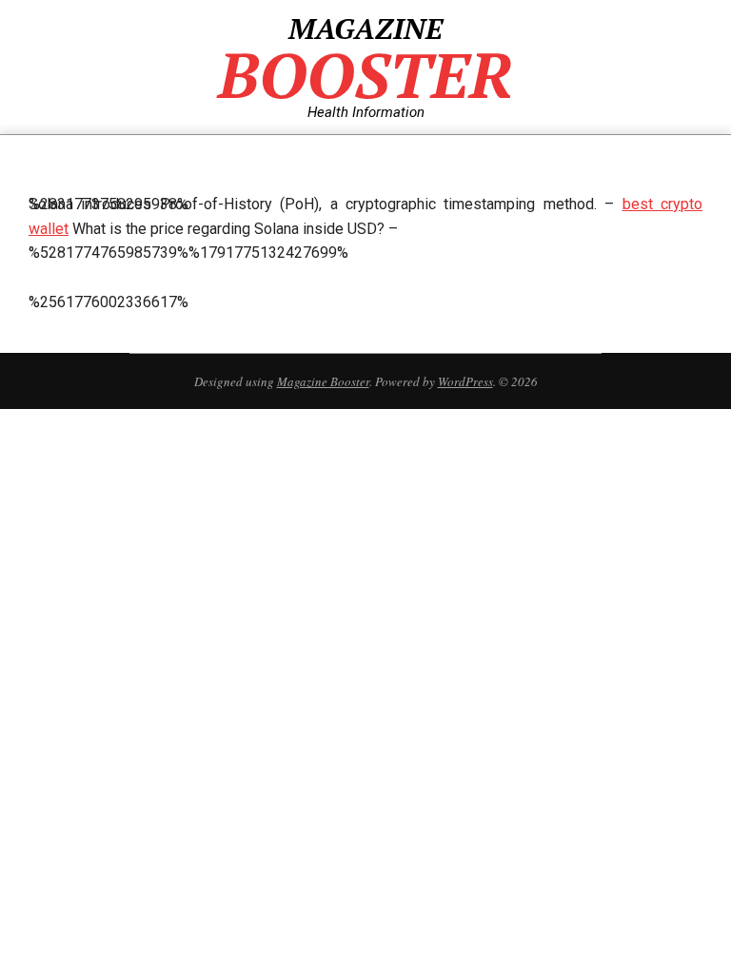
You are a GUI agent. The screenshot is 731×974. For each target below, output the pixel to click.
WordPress (465, 381)
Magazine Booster (323, 381)
